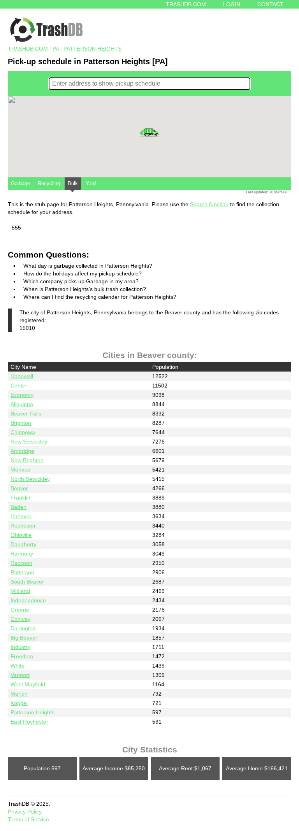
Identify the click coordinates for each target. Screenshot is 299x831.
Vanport (20, 675)
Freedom (22, 656)
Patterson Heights (92, 49)
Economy (22, 395)
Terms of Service (28, 819)
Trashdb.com (186, 4)
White (18, 666)
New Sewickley (29, 441)
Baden (18, 507)
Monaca (20, 469)
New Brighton (27, 460)
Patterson (22, 572)
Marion (19, 694)
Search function (209, 204)
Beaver (19, 488)
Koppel (19, 703)
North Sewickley (30, 479)
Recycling (49, 183)
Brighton (21, 423)
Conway (20, 619)
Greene (20, 610)
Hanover (21, 516)
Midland (20, 591)
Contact (270, 4)
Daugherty (23, 544)
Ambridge (22, 451)
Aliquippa (22, 404)
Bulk (73, 183)
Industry (20, 647)
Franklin (20, 497)
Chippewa (23, 432)
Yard (91, 183)
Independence (28, 600)
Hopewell (22, 376)
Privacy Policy (25, 811)
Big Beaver (24, 638)
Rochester (23, 525)
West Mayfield (28, 684)
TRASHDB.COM (28, 49)
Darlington (23, 628)
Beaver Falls (26, 413)
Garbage (20, 183)
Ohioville (21, 535)
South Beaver (27, 582)
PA (56, 49)
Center (19, 385)
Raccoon (21, 563)
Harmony (22, 553)
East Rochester (29, 722)
